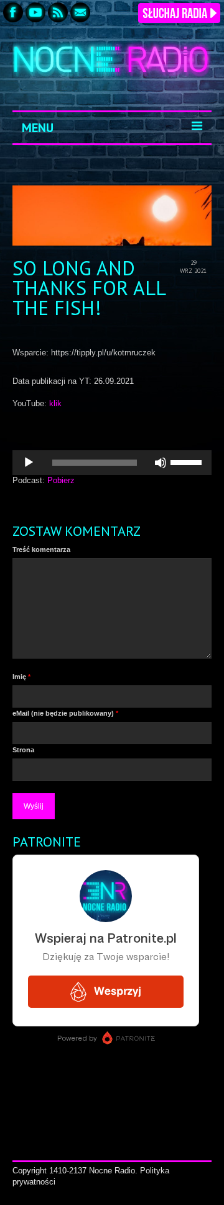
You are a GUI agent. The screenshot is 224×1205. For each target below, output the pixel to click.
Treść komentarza (41, 549)
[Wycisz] (160, 462)
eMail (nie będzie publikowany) (65, 713)
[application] (112, 462)
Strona (23, 750)
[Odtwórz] (28, 462)
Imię (21, 676)
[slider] (187, 461)
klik (55, 403)
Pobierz (61, 480)
